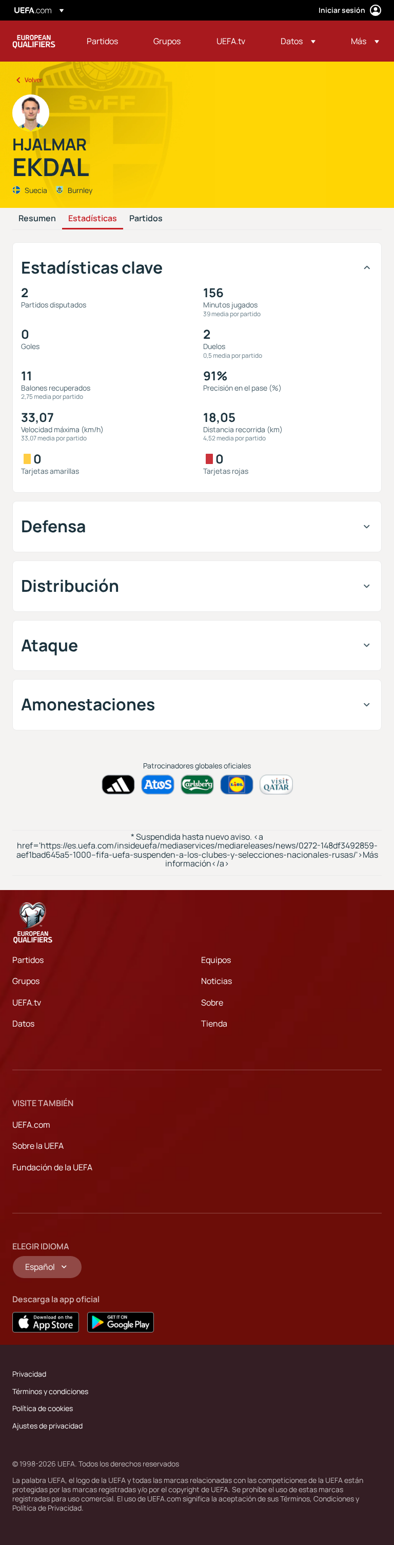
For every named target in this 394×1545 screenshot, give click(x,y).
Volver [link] (34, 79)
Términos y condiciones (50, 1391)
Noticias (216, 981)
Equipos (216, 959)
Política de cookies (42, 1408)
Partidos (146, 218)
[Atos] (157, 785)
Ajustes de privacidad (47, 1426)
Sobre (212, 1002)
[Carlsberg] (197, 785)
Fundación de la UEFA (52, 1167)
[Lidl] (236, 785)
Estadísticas (92, 218)
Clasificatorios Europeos (33, 41)
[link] (102, 41)
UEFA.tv (26, 1002)
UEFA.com (31, 1124)
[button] (298, 41)
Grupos (26, 981)
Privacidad (29, 1374)
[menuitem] (107, 41)
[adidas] (118, 785)
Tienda (214, 1023)
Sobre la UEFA (38, 1145)
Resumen (37, 218)
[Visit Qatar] (276, 785)
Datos (23, 1023)
